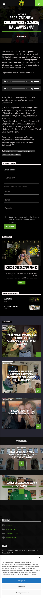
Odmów (21, 587)
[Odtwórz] (5, 81)
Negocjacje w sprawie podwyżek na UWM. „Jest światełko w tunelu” (21, 454)
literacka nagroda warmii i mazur (20, 151)
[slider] (37, 81)
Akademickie (7, 327)
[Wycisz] (32, 81)
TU (13, 145)
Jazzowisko (8, 298)
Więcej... (21, 283)
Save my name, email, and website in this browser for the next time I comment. (24, 217)
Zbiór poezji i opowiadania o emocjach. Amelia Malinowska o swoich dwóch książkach (22, 339)
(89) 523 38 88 (11, 529)
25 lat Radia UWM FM (11, 306)
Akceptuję (21, 580)
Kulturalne (21, 14)
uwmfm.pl (9, 525)
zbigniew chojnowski (12, 155)
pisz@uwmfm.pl (12, 533)
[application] (21, 81)
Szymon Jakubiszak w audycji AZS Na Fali (22, 484)
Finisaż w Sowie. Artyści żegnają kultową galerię (21, 412)
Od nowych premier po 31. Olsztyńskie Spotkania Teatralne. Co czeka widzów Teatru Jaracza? (21, 376)
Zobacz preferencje (21, 593)
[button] (40, 558)
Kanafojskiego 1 (12, 537)
